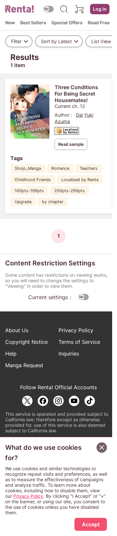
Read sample (71, 144)
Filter (16, 41)
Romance (60, 168)
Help (11, 353)
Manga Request (24, 365)
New (10, 22)
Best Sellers (33, 22)
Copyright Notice (26, 342)
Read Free (99, 22)
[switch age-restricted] (48, 9)
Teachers (89, 168)
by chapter (52, 201)
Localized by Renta (79, 179)
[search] (64, 9)
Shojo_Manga (28, 168)
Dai (79, 115)
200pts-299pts (69, 190)
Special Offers (67, 22)
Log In (100, 9)
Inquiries (68, 353)
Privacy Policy (75, 330)
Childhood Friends (33, 179)
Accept (91, 524)
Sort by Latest (56, 41)
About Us (16, 330)
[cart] (79, 9)
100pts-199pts (29, 190)
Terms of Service (79, 342)
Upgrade (23, 201)
